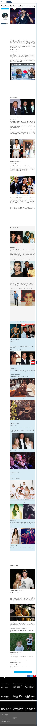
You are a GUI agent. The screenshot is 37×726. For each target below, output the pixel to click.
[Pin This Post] (34, 676)
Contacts (14, 718)
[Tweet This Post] (31, 676)
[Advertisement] (22, 31)
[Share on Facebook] (28, 676)
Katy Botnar (5, 19)
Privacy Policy (15, 717)
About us (14, 714)
